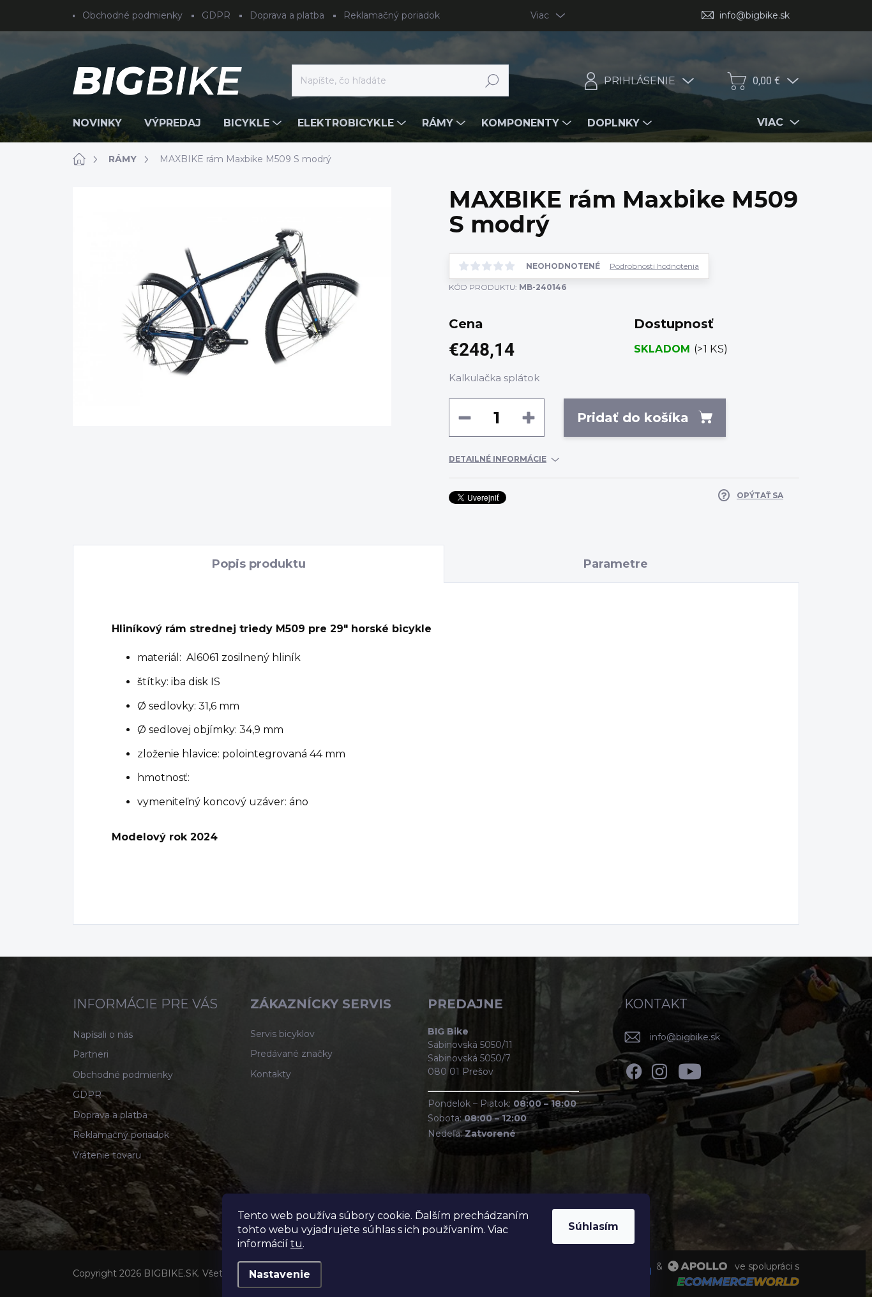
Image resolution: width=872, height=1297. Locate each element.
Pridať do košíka (633, 417)
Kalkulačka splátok (494, 378)
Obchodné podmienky (132, 15)
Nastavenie (279, 1274)
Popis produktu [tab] (259, 564)
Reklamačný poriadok (391, 15)
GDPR (216, 15)
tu (296, 1244)
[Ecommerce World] (733, 1281)
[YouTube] (689, 1069)
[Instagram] (659, 1069)
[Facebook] (633, 1069)
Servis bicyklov (282, 1034)
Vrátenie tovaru (107, 1155)
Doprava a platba (287, 15)
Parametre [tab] (615, 564)
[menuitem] (102, 123)
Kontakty (270, 1074)
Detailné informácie (497, 459)
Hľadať (492, 80)
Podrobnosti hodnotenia (654, 266)
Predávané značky (291, 1053)
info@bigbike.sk (685, 1037)
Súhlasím (593, 1226)
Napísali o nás (103, 1034)
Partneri (91, 1054)
